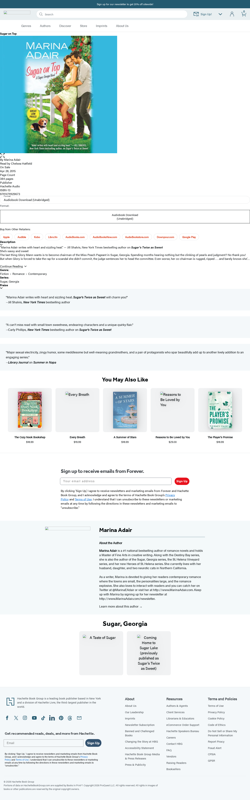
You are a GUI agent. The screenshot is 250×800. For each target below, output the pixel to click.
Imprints (101, 26)
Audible (22, 237)
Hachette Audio (10, 186)
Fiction (4, 274)
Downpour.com (165, 237)
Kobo (37, 237)
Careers (171, 737)
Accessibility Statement (139, 748)
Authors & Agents (177, 706)
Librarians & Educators (180, 718)
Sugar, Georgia (9, 281)
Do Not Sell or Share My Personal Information (222, 733)
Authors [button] (45, 26)
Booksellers (173, 769)
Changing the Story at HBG (141, 741)
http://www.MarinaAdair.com (173, 590)
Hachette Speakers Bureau (182, 731)
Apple (6, 237)
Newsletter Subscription (139, 725)
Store (83, 26)
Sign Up (182, 481)
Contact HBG (174, 744)
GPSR (211, 760)
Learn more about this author (119, 606)
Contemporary (37, 274)
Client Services (175, 712)
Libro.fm (52, 237)
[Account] (232, 14)
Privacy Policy (216, 712)
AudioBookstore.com (137, 237)
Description (7, 242)
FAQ (168, 750)
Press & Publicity (135, 764)
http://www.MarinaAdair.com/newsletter (127, 598)
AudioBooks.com (75, 237)
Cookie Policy (216, 718)
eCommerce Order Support (182, 725)
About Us (130, 706)
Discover (65, 26)
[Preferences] (220, 14)
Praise (4, 285)
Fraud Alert (214, 748)
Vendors (171, 756)
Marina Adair (12, 159)
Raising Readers (176, 763)
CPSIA (212, 754)
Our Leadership (134, 712)
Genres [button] (26, 26)
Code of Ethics (216, 725)
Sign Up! (206, 14)
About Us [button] (122, 26)
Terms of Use (216, 706)
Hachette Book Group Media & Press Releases (142, 756)
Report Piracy (216, 741)
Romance (18, 274)
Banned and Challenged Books (139, 733)
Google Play (189, 237)
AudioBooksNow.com (105, 237)
